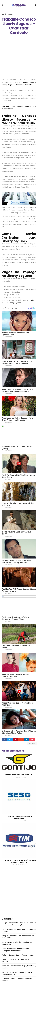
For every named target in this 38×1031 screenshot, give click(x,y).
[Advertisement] (19, 58)
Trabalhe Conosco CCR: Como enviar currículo (15, 960)
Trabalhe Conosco (7, 14)
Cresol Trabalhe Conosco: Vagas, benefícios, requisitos (19, 967)
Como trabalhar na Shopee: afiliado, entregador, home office (15, 949)
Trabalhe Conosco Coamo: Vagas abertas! (18, 955)
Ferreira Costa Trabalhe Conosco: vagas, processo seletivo (17, 973)
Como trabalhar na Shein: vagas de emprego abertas (19, 930)
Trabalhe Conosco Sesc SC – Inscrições (19, 817)
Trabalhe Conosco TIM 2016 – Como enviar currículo (19, 861)
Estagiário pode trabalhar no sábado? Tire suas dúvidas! (18, 937)
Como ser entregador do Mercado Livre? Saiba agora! (17, 943)
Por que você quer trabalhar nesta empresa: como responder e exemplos (19, 924)
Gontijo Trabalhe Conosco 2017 (19, 775)
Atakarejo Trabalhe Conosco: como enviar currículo (18, 980)
